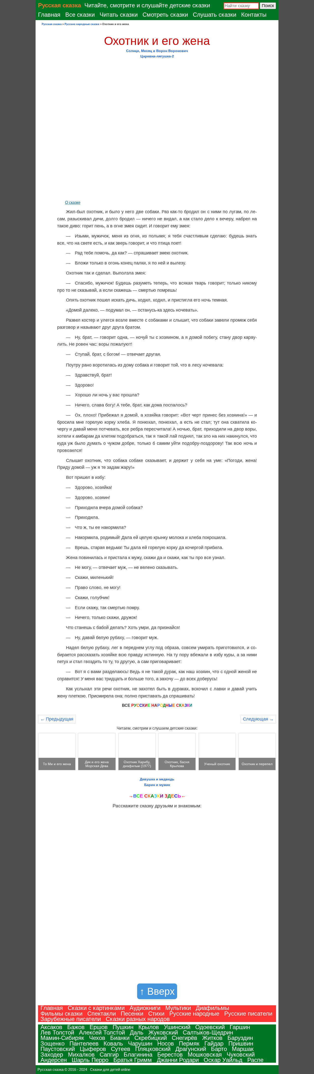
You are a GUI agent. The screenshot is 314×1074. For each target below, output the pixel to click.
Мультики (178, 1008)
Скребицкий (150, 1038)
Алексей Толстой (102, 1032)
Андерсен (53, 1060)
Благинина (138, 1054)
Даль (137, 1032)
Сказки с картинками (96, 1008)
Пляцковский (152, 1049)
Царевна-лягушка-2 (157, 56)
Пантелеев (84, 1043)
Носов (165, 1043)
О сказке (72, 202)
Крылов (148, 1027)
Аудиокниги (145, 1008)
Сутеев (120, 1049)
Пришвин (240, 1043)
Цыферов (93, 1049)
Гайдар (213, 1043)
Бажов (76, 1027)
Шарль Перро (90, 1060)
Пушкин (123, 1027)
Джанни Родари (178, 1060)
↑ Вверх (157, 991)
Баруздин (240, 1038)
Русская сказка (59, 5)
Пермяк (189, 1043)
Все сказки (80, 14)
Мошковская (205, 1054)
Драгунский (190, 1049)
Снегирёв (184, 1038)
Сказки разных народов (138, 1019)
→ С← (157, 796)
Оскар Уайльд (223, 1060)
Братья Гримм (132, 1060)
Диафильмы (212, 1008)
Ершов (99, 1027)
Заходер (51, 1054)
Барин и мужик (157, 785)
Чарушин (140, 1043)
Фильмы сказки (61, 1013)
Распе (255, 1060)
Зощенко (52, 1043)
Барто (219, 1049)
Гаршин (240, 1027)
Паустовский (57, 1049)
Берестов (170, 1054)
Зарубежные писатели (70, 1019)
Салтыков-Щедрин (208, 1032)
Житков (212, 1038)
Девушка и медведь (157, 779)
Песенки (132, 1013)
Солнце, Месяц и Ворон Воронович (157, 51)
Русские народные (194, 1013)
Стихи (156, 1013)
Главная (49, 14)
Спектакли (101, 1013)
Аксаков (51, 1027)
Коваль (113, 1043)
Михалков (81, 1054)
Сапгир (109, 1054)
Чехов (97, 1038)
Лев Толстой (57, 1032)
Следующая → (258, 719)
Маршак (243, 1049)
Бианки (120, 1038)
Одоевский (210, 1027)
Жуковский (163, 1032)
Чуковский (241, 1054)
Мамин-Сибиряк (62, 1038)
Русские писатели (248, 1013)
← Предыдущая (56, 719)
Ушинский (177, 1027)
